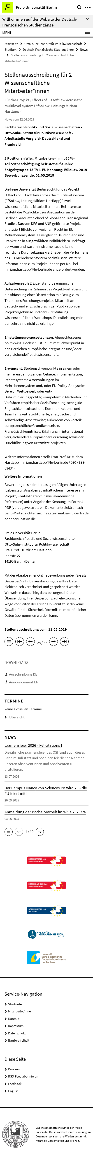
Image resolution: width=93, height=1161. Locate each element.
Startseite (11, 44)
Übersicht (17, 717)
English (13, 1091)
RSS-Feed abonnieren (23, 1076)
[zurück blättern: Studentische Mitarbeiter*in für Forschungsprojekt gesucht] (30, 642)
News (84, 49)
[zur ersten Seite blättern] (19, 642)
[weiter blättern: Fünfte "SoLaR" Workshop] (53, 642)
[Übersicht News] (9, 642)
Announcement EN (23, 682)
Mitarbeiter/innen (20, 1011)
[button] (9, 831)
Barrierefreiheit (18, 1040)
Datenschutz (17, 1033)
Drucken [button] (14, 1069)
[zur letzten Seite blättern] (64, 642)
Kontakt (13, 1018)
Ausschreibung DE (23, 674)
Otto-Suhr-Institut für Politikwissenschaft (53, 44)
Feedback (14, 1084)
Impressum (15, 1026)
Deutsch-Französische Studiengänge (48, 49)
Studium (10, 49)
